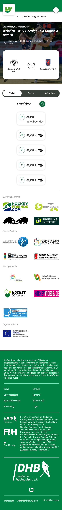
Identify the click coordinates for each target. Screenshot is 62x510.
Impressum (9, 500)
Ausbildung (9, 406)
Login (35, 406)
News (6, 388)
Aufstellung (50, 93)
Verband (36, 394)
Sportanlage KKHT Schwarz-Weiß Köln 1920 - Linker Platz (32, 42)
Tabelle (31, 93)
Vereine (36, 388)
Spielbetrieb (38, 400)
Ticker (12, 93)
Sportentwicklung (12, 400)
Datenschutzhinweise (27, 500)
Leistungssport (11, 394)
